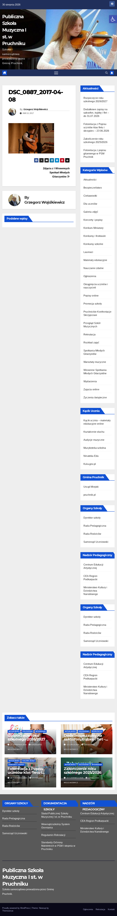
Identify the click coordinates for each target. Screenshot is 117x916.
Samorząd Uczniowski (95, 542)
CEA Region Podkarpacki (94, 821)
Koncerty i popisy (93, 220)
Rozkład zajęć (91, 342)
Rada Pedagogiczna (94, 525)
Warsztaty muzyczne (94, 362)
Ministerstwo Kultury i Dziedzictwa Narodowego (95, 590)
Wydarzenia (90, 381)
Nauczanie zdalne (93, 268)
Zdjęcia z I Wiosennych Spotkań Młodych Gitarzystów (56, 172)
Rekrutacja (89, 334)
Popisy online (91, 295)
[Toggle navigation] (56, 72)
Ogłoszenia (89, 276)
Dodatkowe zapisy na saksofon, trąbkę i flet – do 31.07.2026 (96, 112)
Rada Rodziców (92, 534)
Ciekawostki (90, 195)
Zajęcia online (91, 389)
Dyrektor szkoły (92, 517)
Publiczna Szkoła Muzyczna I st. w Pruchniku (14, 30)
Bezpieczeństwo (92, 187)
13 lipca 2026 (73, 745)
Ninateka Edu (91, 456)
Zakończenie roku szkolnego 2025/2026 (82, 770)
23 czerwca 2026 (75, 778)
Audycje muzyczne (93, 440)
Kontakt (111, 909)
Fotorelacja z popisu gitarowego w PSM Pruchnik (94, 153)
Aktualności (89, 179)
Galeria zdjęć (90, 212)
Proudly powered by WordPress (16, 908)
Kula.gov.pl (89, 464)
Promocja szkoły (92, 303)
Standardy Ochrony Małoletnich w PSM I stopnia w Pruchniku (58, 845)
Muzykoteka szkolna (94, 448)
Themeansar (7, 911)
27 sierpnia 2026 (18, 745)
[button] (113, 19)
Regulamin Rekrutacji (53, 835)
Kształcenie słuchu (94, 432)
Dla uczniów (90, 204)
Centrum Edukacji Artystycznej (97, 813)
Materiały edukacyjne (95, 260)
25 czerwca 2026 (19, 778)
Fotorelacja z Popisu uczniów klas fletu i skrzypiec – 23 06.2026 (96, 127)
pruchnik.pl (89, 495)
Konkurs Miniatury (93, 228)
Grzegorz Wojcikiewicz (35, 109)
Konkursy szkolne (93, 244)
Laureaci (88, 252)
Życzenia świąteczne (95, 397)
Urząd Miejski (91, 486)
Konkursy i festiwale (94, 236)
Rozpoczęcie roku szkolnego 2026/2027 (26, 737)
